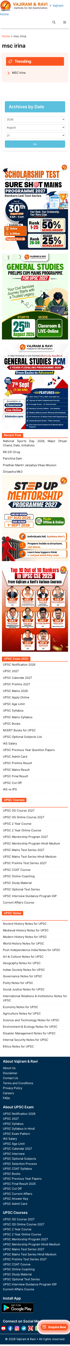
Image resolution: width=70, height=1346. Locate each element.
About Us (9, 1068)
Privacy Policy (12, 1088)
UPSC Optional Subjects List (22, 737)
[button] (54, 22)
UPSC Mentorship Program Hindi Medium (31, 843)
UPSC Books (11, 723)
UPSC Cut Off (12, 783)
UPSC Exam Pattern (16, 1134)
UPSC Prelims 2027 (16, 684)
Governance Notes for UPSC (22, 976)
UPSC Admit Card (15, 756)
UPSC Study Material (17, 883)
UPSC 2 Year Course (17, 823)
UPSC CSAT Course (17, 870)
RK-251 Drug (11, 452)
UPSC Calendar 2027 (17, 678)
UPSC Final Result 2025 (19, 1184)
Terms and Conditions (18, 1083)
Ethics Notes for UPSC (18, 1046)
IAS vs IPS (10, 789)
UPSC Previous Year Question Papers (29, 750)
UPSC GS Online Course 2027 (23, 817)
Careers (8, 1093)
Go (35, 144)
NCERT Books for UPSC (19, 730)
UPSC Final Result (15, 776)
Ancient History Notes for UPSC (25, 924)
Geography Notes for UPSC (22, 963)
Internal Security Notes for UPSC (25, 1040)
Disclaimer (10, 1073)
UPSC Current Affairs (17, 1194)
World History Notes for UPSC (23, 943)
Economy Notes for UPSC (20, 1007)
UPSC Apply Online (16, 697)
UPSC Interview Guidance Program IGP (30, 896)
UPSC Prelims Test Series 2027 (25, 863)
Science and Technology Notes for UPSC (31, 1020)
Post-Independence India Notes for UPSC (31, 950)
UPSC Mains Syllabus (17, 717)
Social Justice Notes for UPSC (24, 989)
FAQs (6, 1098)
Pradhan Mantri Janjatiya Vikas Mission (29, 465)
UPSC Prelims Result (17, 763)
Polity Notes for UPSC (18, 983)
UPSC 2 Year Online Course (22, 830)
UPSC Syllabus (13, 710)
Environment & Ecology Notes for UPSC (30, 1026)
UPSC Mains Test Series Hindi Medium (29, 856)
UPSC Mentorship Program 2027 (25, 837)
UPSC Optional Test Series (21, 889)
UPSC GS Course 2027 (19, 810)
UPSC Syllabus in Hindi (19, 1128)
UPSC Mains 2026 (15, 691)
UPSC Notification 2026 (19, 664)
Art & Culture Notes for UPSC (23, 956)
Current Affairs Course (18, 902)
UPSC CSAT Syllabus (17, 1168)
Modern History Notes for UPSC (25, 937)
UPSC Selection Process (20, 1164)
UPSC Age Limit (14, 704)
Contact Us (10, 1078)
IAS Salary (10, 743)
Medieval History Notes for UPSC (26, 930)
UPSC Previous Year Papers (22, 1178)
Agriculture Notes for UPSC (22, 1013)
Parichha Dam (12, 458)
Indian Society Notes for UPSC (24, 970)
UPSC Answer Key (15, 1198)
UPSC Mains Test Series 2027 (23, 850)
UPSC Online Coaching (19, 876)
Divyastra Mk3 (13, 471)
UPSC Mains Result (16, 770)
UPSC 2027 (11, 671)
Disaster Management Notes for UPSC (29, 1033)
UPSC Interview (14, 1154)
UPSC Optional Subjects (19, 1158)
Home (6, 36)
